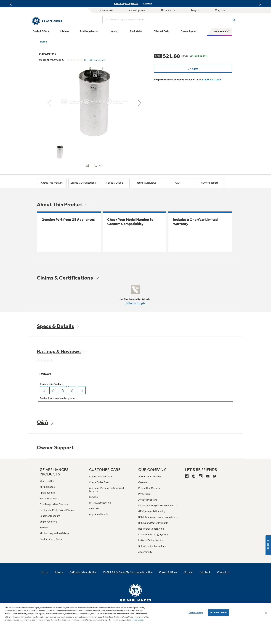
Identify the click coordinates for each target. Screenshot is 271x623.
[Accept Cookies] (266, 612)
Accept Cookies (219, 612)
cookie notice (137, 620)
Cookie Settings (196, 612)
